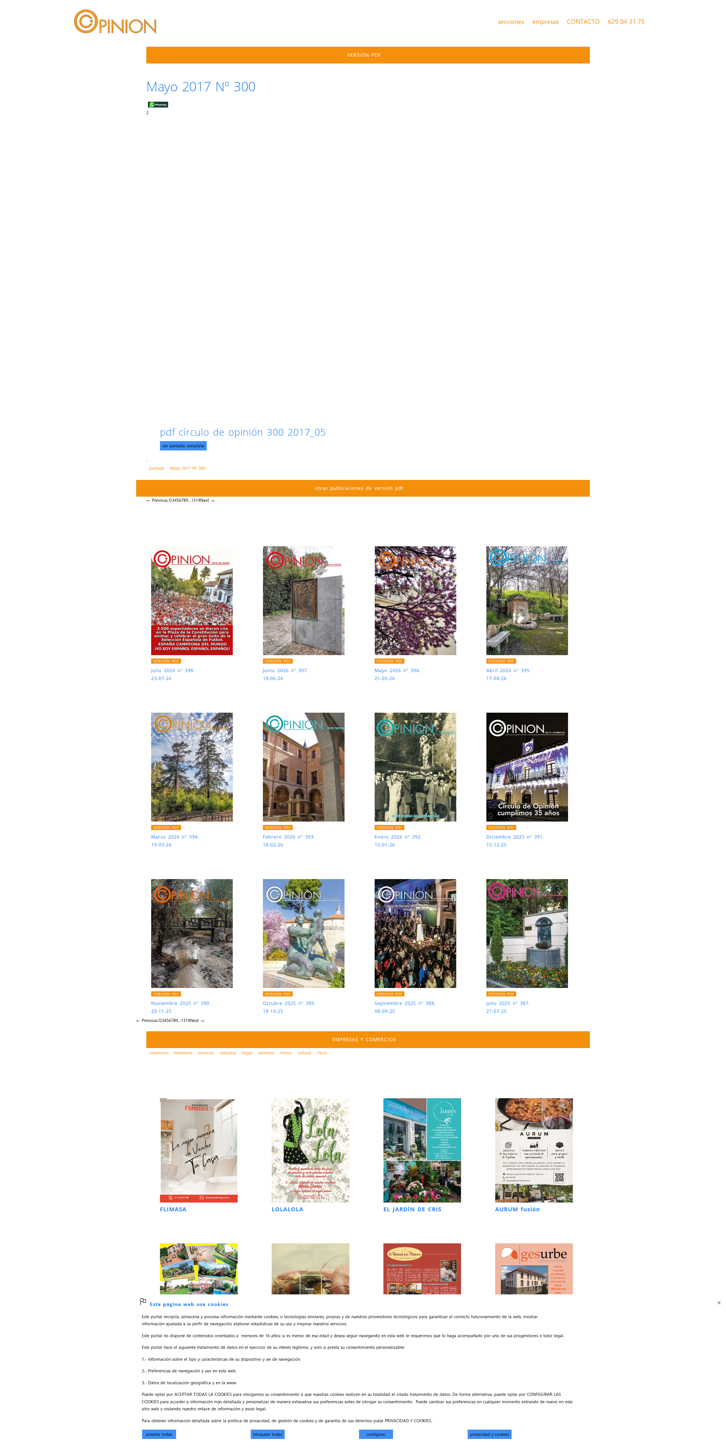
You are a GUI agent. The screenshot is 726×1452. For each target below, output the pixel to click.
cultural (304, 1052)
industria (228, 1052)
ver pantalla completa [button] (183, 445)
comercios (158, 1052)
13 (193, 500)
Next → (207, 500)
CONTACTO (583, 21)
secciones (511, 21)
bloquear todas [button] (267, 1434)
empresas (545, 21)
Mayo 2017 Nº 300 (187, 468)
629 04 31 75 (626, 21)
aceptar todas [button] (159, 1434)
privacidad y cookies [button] (489, 1434)
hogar (247, 1052)
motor (286, 1052)
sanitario (266, 1052)
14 (198, 500)
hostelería (183, 1052)
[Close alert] (719, 1301)
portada (156, 468)
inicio (322, 1052)
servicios (206, 1052)
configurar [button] (376, 1434)
